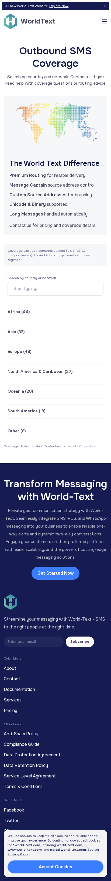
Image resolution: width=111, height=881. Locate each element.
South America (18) (27, 411)
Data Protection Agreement (32, 755)
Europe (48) (20, 351)
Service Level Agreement (30, 776)
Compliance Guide (22, 744)
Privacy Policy (18, 854)
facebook (14, 810)
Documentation (19, 689)
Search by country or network (32, 278)
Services (13, 700)
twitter (11, 820)
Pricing (10, 710)
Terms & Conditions (23, 786)
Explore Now (58, 6)
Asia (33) (16, 331)
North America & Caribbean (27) (40, 371)
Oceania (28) (20, 391)
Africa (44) (19, 311)
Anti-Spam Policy (21, 734)
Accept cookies (55, 867)
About (10, 668)
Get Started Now (55, 573)
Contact (12, 679)
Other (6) (17, 431)
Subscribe (79, 641)
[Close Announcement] (104, 6)
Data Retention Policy (26, 765)
